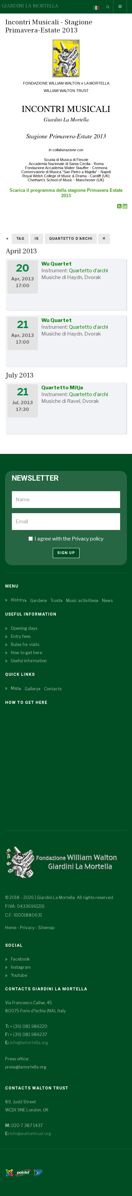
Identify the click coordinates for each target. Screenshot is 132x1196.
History (17, 599)
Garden (37, 600)
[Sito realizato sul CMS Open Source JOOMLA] (9, 1172)
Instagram (21, 967)
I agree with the (69, 539)
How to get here (26, 652)
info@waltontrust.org (30, 1133)
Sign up (66, 553)
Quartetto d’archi (88, 271)
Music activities (81, 600)
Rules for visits (25, 644)
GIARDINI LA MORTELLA (30, 6)
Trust (55, 600)
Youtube (19, 975)
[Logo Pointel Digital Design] (37, 1172)
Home (10, 927)
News (107, 600)
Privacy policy (88, 539)
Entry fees (20, 636)
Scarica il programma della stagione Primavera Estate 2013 (66, 193)
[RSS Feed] (120, 206)
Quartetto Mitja (62, 388)
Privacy (27, 927)
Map (15, 688)
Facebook (20, 959)
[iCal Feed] (125, 206)
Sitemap (46, 927)
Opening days (24, 628)
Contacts (53, 688)
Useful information (29, 660)
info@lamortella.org (29, 1042)
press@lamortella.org (25, 1067)
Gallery (31, 688)
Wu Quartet (56, 264)
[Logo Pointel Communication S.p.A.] (23, 1172)
